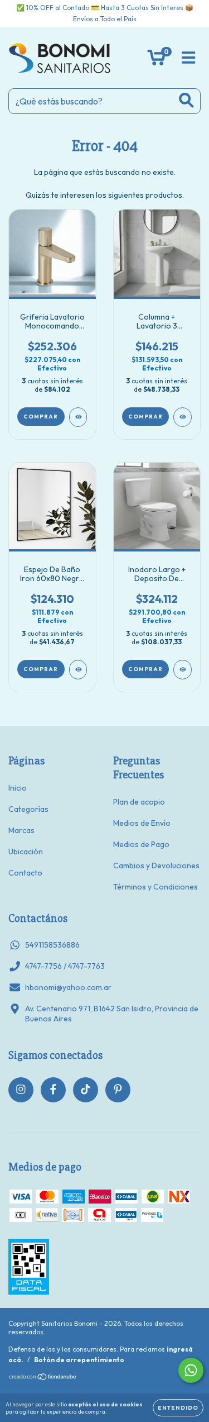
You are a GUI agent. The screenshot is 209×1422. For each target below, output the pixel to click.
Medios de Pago (141, 844)
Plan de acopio (139, 802)
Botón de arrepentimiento (79, 1360)
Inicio (17, 788)
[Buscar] (186, 100)
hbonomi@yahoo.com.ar (68, 987)
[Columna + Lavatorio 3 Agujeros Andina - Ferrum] (182, 417)
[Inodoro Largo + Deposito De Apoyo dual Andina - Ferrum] (182, 669)
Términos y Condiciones (155, 887)
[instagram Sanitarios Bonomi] (20, 1089)
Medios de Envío (142, 823)
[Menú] (188, 57)
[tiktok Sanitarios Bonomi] (85, 1089)
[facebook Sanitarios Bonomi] (53, 1089)
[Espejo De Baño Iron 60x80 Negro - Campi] (78, 669)
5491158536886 (52, 945)
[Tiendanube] (43, 1378)
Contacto (25, 873)
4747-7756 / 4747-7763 (65, 966)
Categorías (28, 809)
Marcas (21, 830)
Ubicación (25, 851)
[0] (156, 60)
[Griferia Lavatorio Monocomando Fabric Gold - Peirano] (78, 417)
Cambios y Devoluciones (156, 865)
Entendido (178, 1407)
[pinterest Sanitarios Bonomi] (117, 1089)
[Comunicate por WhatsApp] (190, 1370)
